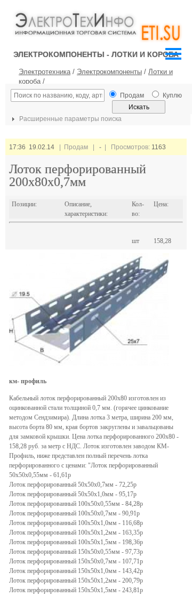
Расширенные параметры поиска (70, 119)
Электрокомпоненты (109, 72)
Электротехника (44, 72)
